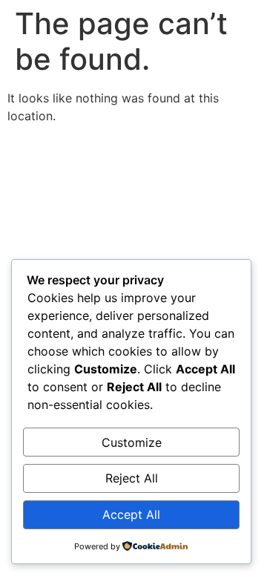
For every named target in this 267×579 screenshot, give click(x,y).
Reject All (131, 478)
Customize (132, 442)
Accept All (131, 514)
